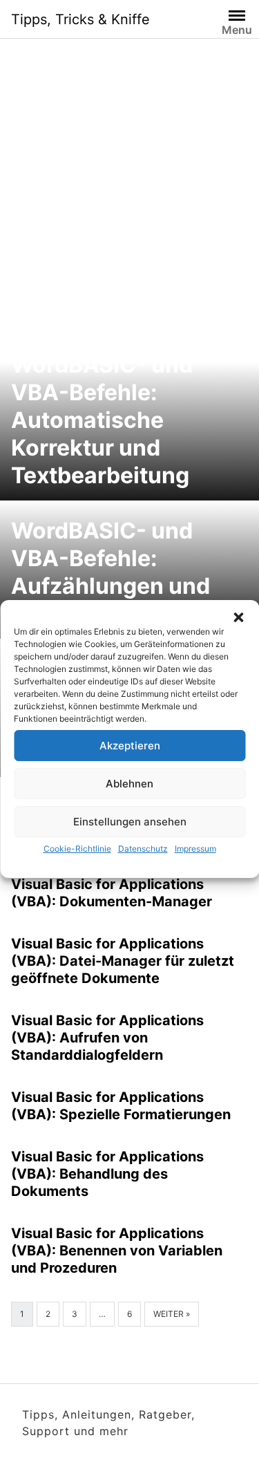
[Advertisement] (129, 175)
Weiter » (171, 1314)
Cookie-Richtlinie (77, 848)
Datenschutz (143, 848)
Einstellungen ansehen (129, 821)
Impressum (195, 848)
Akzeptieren (129, 745)
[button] (238, 617)
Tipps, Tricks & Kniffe (80, 19)
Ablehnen (129, 783)
